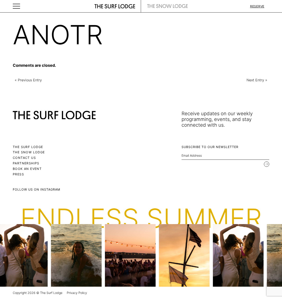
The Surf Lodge (28, 147)
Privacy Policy (77, 293)
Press (18, 174)
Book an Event (27, 169)
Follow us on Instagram (36, 189)
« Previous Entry (28, 80)
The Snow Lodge (29, 152)
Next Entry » (257, 80)
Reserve (257, 6)
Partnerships (26, 163)
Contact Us (24, 158)
